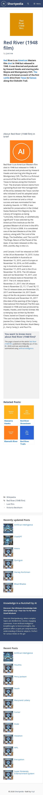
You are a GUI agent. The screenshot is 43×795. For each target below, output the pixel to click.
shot (10, 63)
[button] (28, 3)
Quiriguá (18, 560)
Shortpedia (15, 4)
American (23, 60)
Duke (16, 724)
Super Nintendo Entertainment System (24, 772)
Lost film (10, 504)
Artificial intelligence (23, 524)
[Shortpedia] (3, 3)
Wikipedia (11, 497)
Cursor (17, 712)
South (16, 688)
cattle (6, 78)
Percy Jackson (20, 676)
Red (5, 60)
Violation (18, 735)
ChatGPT (18, 536)
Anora (17, 548)
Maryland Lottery (22, 700)
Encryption (19, 759)
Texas (23, 78)
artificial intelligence (26, 348)
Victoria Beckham (14, 507)
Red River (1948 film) (16, 500)
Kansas (32, 78)
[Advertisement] (21, 107)
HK (33, 791)
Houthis (17, 664)
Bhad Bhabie (20, 584)
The (35, 72)
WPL (16, 747)
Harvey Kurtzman (22, 572)
